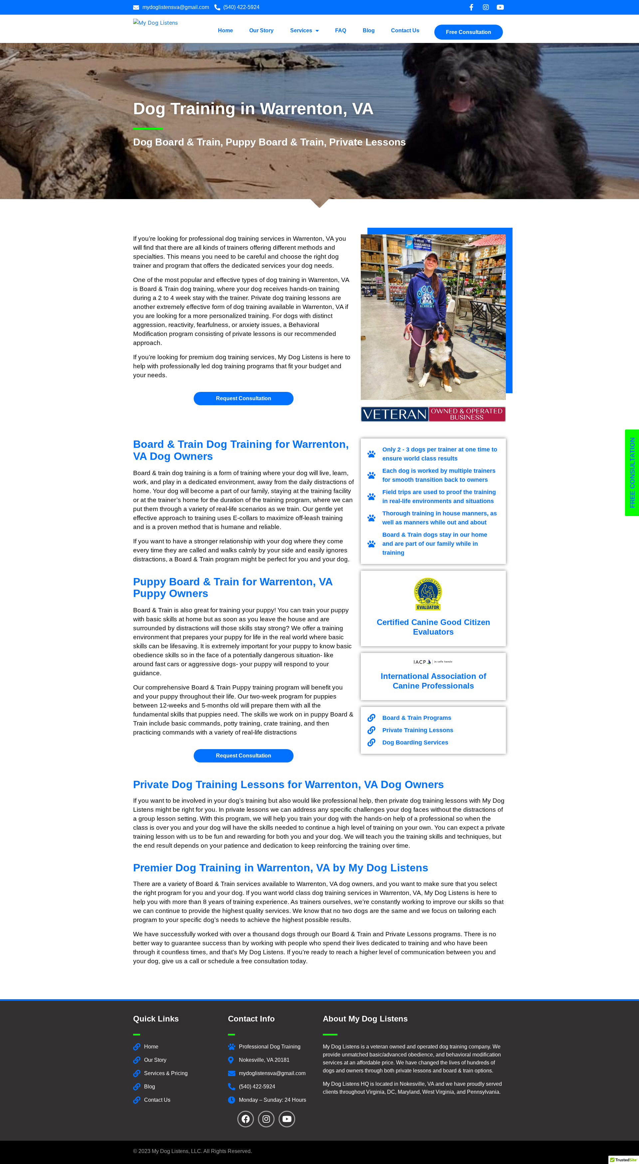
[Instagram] (266, 1119)
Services (301, 30)
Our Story (261, 30)
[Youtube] (287, 1119)
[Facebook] (245, 1119)
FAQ (340, 30)
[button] (468, 29)
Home (225, 30)
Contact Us (405, 30)
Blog (369, 30)
